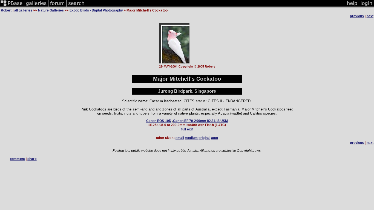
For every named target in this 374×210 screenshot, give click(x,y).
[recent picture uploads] (36, 6)
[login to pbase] (366, 6)
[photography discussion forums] (57, 6)
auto (214, 138)
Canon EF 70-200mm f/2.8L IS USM (200, 121)
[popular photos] (215, 6)
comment (17, 159)
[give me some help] (352, 6)
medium (191, 138)
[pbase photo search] (76, 6)
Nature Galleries (51, 10)
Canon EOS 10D (158, 121)
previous (357, 16)
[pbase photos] (12, 6)
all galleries (23, 10)
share (32, 159)
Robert (6, 10)
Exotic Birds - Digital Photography (96, 10)
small (180, 138)
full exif (187, 129)
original (204, 138)
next (370, 16)
